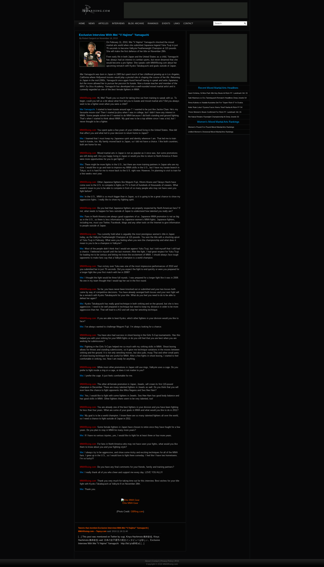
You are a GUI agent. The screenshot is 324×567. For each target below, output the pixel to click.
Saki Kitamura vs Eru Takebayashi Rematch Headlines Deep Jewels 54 (217, 98)
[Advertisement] (185, 10)
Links (177, 23)
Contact (188, 23)
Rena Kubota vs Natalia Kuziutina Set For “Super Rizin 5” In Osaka (215, 103)
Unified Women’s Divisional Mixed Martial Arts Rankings (210, 132)
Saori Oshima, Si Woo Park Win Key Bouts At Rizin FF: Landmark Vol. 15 (218, 93)
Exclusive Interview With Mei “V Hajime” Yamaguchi (114, 34)
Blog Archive (136, 23)
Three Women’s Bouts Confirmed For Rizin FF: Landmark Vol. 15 (214, 112)
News (92, 23)
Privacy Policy (166, 561)
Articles (103, 23)
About (147, 561)
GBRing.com (137, 511)
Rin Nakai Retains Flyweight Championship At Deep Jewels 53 (213, 117)
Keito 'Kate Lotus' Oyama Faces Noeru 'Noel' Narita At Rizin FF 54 (215, 107)
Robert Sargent (89, 38)
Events (166, 23)
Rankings (153, 23)
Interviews (118, 23)
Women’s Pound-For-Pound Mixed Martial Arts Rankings (211, 127)
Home (82, 23)
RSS (177, 561)
